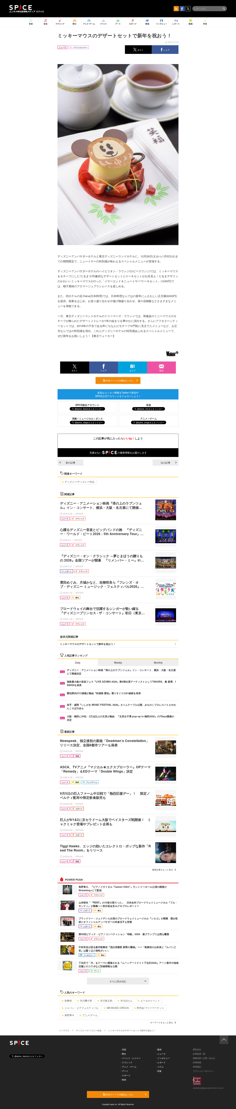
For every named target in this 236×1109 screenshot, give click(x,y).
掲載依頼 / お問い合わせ (204, 1057)
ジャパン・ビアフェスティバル (81, 1008)
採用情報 (197, 1062)
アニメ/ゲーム (90, 1015)
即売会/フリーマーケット (150, 1008)
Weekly (118, 662)
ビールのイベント (150, 1000)
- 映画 (123, 1079)
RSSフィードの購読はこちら (119, 380)
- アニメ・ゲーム (128, 1066)
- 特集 (159, 1070)
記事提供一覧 (199, 1053)
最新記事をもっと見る (162, 869)
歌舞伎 (68, 1000)
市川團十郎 (86, 1000)
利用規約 (197, 1066)
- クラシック (126, 1062)
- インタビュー (163, 1057)
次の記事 (165, 462)
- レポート (161, 1062)
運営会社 (197, 1049)
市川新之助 (106, 1000)
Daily (77, 662)
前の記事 (70, 462)
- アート (124, 1070)
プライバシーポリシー (203, 1070)
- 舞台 (123, 1053)
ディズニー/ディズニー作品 (79, 481)
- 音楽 (123, 1049)
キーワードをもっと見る (161, 1022)
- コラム (160, 1066)
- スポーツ (125, 1075)
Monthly (158, 662)
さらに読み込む (118, 981)
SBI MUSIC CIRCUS (118, 1008)
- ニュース (161, 1053)
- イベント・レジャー (131, 1057)
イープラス (64, 1030)
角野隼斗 (69, 1015)
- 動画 (159, 1049)
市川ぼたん (126, 1000)
